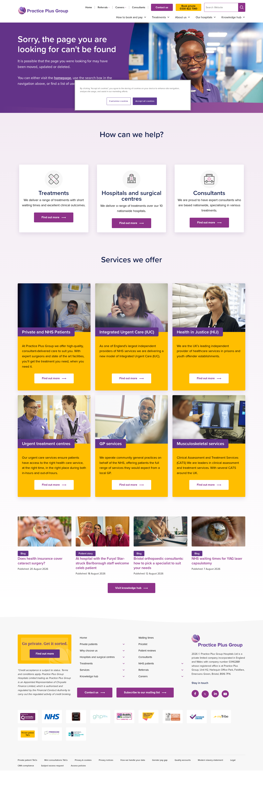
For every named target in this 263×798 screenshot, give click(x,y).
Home (88, 7)
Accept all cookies (144, 101)
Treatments (159, 17)
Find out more (50, 217)
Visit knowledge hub (128, 588)
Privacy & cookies (83, 760)
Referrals (103, 7)
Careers (119, 7)
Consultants (138, 7)
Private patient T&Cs (27, 760)
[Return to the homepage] (43, 10)
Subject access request (52, 765)
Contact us (162, 7)
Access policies (78, 765)
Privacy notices (106, 760)
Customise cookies (118, 101)
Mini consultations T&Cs (56, 760)
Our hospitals (204, 17)
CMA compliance (26, 765)
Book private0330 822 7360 (188, 7)
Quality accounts (183, 760)
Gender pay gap (159, 760)
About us (180, 17)
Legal (232, 760)
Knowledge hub (231, 17)
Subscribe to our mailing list (142, 692)
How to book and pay (129, 17)
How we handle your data (132, 760)
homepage (62, 77)
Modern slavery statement (210, 760)
